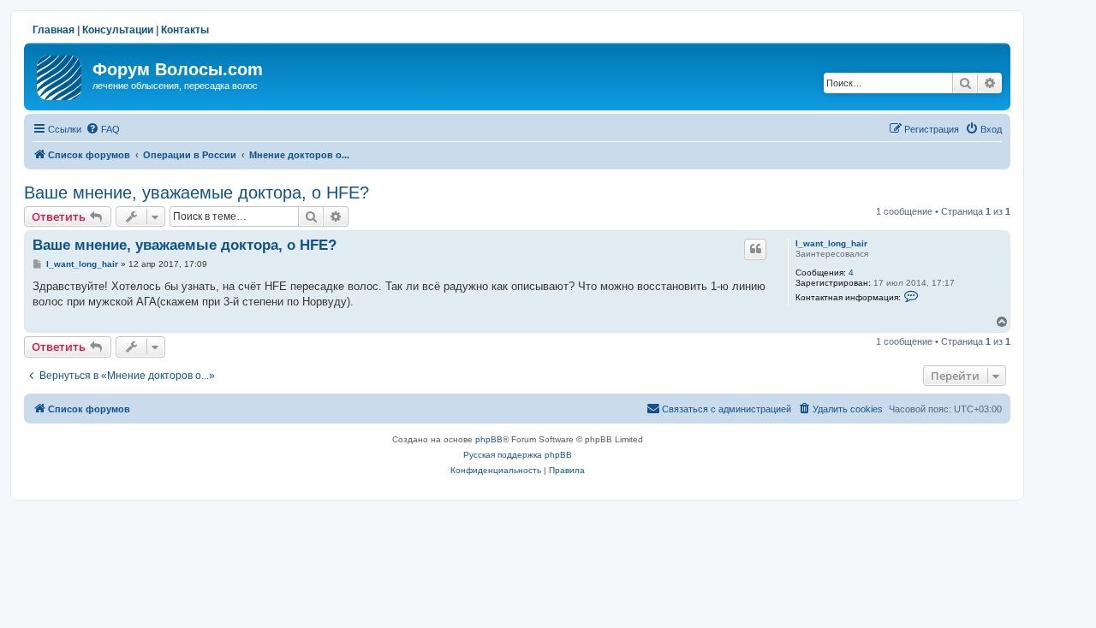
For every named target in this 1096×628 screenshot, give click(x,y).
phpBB (489, 439)
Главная (53, 30)
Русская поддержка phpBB (517, 454)
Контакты (185, 30)
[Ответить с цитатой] (755, 249)
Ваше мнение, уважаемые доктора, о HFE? (196, 192)
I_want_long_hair (831, 243)
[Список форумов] (60, 74)
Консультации (117, 30)
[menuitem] (103, 129)
